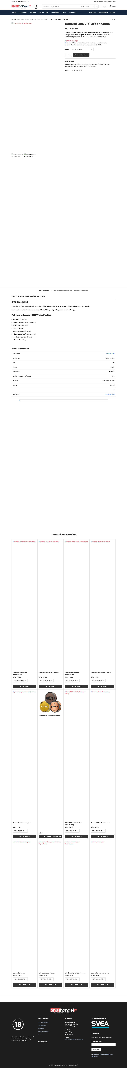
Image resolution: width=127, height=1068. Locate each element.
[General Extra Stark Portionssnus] (24, 606)
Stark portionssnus (104, 64)
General (108, 353)
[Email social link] (75, 70)
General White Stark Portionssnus (72, 673)
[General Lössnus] (24, 906)
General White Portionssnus (101, 823)
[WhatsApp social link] (79, 70)
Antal (67, 49)
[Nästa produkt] (114, 19)
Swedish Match (31, 19)
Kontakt (40, 1035)
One (113, 353)
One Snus (85, 64)
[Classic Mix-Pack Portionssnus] (50, 702)
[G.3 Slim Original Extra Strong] (76, 906)
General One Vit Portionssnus (49, 673)
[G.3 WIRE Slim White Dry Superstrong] (76, 756)
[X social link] (72, 70)
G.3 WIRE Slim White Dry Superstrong (73, 824)
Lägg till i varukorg (81, 55)
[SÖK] (97, 7)
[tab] (44, 289)
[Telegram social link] (81, 70)
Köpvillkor (41, 1028)
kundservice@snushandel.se (74, 1039)
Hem (13, 19)
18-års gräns (42, 1025)
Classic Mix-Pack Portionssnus (49, 716)
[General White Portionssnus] (102, 756)
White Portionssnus (90, 66)
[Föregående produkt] (110, 19)
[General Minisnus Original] (24, 756)
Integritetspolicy (43, 1032)
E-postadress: (96, 1041)
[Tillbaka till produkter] (112, 19)
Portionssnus (93, 64)
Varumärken (20, 19)
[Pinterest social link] (77, 70)
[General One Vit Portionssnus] (50, 606)
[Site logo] (21, 6)
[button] (50, 836)
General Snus (42, 19)
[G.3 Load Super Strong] (50, 906)
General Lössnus (19, 973)
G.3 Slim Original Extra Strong (75, 973)
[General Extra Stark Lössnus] (102, 606)
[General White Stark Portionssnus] (76, 606)
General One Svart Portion (100, 973)
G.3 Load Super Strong (47, 973)
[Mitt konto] (105, 6)
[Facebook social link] (70, 70)
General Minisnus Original (22, 823)
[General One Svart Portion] (102, 906)
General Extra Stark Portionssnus (20, 673)
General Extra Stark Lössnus (101, 673)
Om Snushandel (43, 1022)
